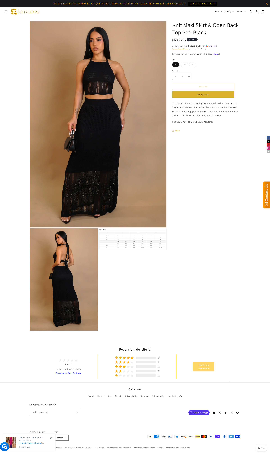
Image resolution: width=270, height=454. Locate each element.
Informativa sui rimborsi (74, 448)
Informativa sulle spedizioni (144, 448)
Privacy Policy (131, 396)
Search (91, 396)
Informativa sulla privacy (95, 448)
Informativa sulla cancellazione (178, 448)
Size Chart (144, 396)
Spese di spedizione (180, 49)
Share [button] (177, 130)
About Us (101, 396)
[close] (51, 438)
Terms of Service (115, 396)
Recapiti (161, 448)
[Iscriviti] (77, 412)
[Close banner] (267, 3)
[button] (6, 12)
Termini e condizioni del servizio (119, 448)
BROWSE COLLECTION (202, 3)
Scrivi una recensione (204, 366)
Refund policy (158, 396)
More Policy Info (174, 396)
